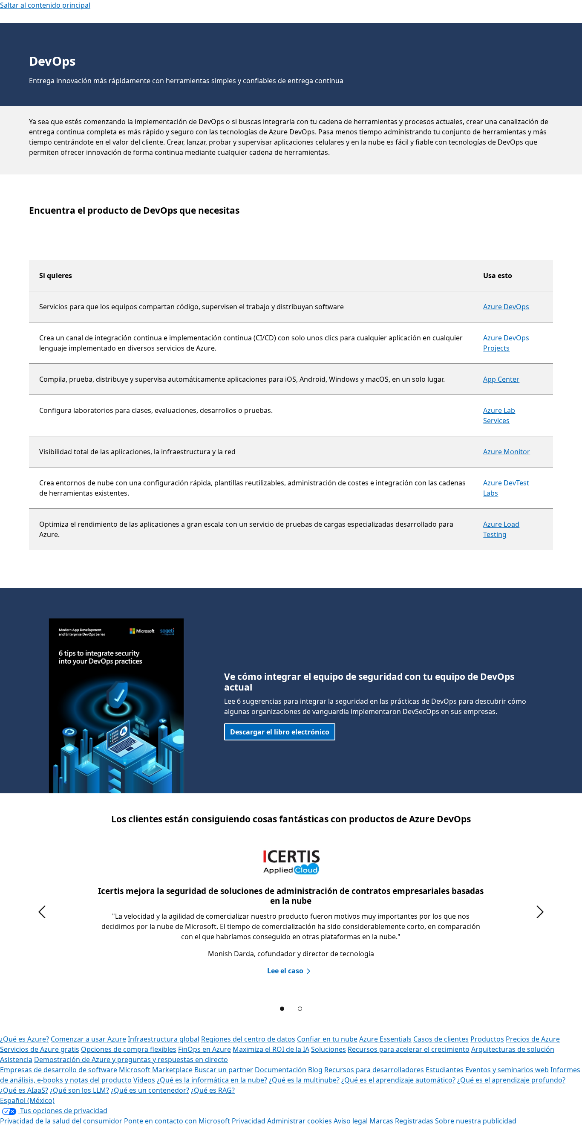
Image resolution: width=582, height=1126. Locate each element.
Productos (487, 1039)
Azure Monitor (506, 451)
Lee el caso (285, 970)
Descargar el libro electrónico (279, 732)
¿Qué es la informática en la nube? (212, 1080)
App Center (501, 379)
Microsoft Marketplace (156, 1069)
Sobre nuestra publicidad (475, 1121)
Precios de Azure (533, 1039)
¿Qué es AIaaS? (24, 1090)
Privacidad (248, 1121)
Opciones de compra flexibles (128, 1049)
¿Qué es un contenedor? (150, 1090)
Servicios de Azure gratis (39, 1049)
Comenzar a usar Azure (88, 1039)
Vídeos (144, 1080)
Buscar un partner (223, 1069)
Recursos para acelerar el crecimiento (409, 1049)
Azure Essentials (385, 1039)
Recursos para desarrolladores (374, 1069)
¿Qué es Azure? (24, 1039)
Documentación (280, 1069)
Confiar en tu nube (327, 1039)
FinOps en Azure (204, 1049)
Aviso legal (351, 1121)
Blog (315, 1069)
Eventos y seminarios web (507, 1069)
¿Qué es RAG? (213, 1090)
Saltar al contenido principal (45, 5)
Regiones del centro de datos (248, 1039)
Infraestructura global (163, 1039)
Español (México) (27, 1100)
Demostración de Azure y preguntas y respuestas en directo (131, 1059)
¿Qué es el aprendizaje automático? (398, 1080)
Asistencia (16, 1059)
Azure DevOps (506, 306)
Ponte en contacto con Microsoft (177, 1121)
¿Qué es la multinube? (304, 1080)
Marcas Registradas (401, 1121)
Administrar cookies (299, 1121)
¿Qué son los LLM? (79, 1090)
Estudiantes (445, 1069)
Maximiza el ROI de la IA (271, 1049)
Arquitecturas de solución (512, 1049)
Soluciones (328, 1049)
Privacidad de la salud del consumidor (61, 1121)
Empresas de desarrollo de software (58, 1069)
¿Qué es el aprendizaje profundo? (511, 1080)
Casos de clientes (441, 1039)
